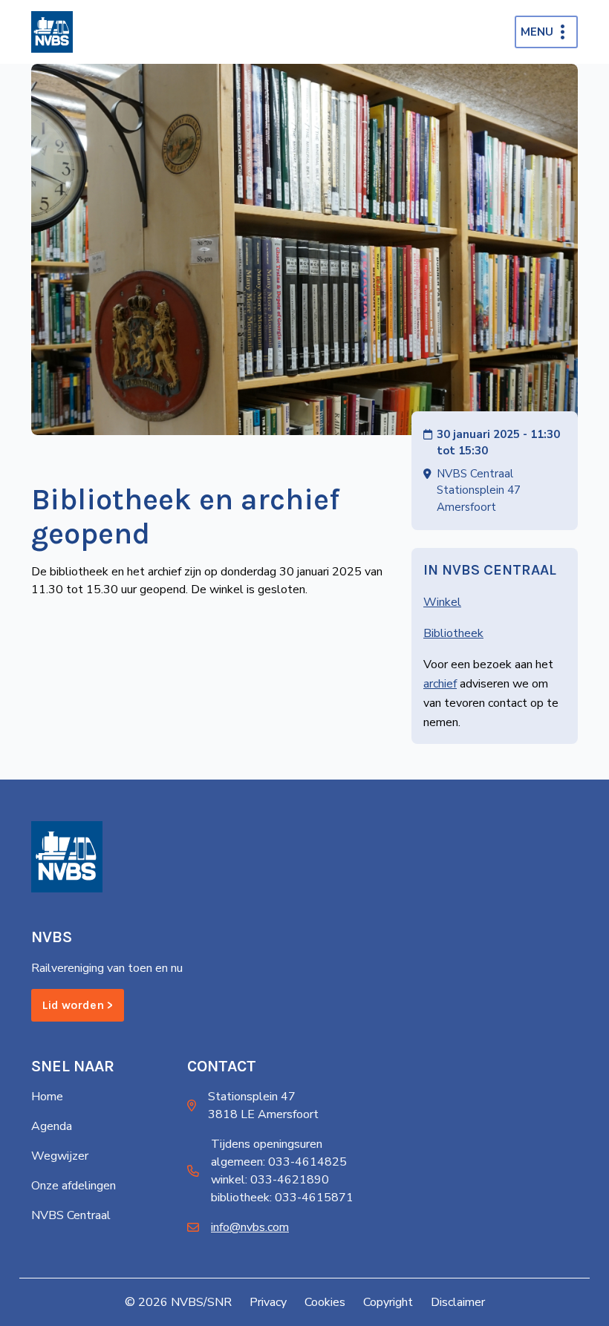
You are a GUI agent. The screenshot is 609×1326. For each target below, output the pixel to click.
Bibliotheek (453, 633)
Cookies (324, 1302)
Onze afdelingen (73, 1186)
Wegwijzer (59, 1156)
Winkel (442, 602)
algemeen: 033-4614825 (279, 1162)
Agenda (51, 1126)
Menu (537, 32)
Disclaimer (458, 1302)
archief (440, 684)
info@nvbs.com (250, 1227)
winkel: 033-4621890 (270, 1180)
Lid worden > (78, 1005)
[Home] (52, 32)
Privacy (268, 1302)
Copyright (388, 1302)
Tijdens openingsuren (266, 1144)
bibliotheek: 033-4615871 (282, 1197)
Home (47, 1096)
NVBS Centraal (71, 1215)
